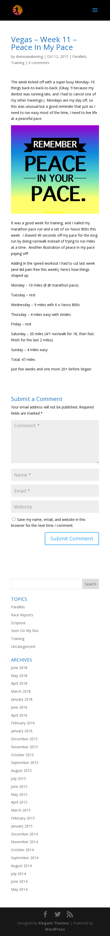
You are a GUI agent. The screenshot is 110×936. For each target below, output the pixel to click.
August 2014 (21, 865)
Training (17, 62)
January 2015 (21, 826)
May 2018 (19, 675)
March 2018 (21, 691)
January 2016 (21, 730)
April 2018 (19, 683)
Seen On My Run (25, 630)
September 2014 (24, 857)
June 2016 (19, 707)
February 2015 (23, 818)
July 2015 (18, 778)
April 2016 (19, 715)
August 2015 (21, 770)
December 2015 (24, 738)
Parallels (79, 56)
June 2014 (19, 881)
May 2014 (19, 889)
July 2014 (18, 873)
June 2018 (19, 667)
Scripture (18, 622)
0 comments (38, 62)
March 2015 (21, 810)
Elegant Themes (54, 923)
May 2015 (19, 794)
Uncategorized (23, 646)
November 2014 (24, 841)
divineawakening (29, 56)
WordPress (55, 929)
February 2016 (23, 722)
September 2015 (24, 762)
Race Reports (22, 614)
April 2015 (19, 802)
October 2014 (22, 849)
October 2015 (22, 754)
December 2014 (24, 834)
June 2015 (19, 786)
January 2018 (21, 699)
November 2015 (24, 746)
